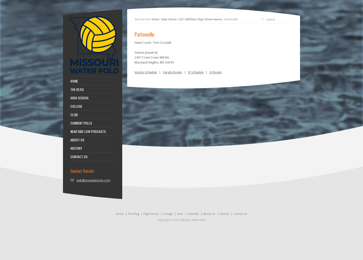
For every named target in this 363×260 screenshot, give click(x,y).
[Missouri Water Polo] (94, 74)
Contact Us (240, 214)
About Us (209, 214)
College (168, 214)
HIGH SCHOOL (79, 98)
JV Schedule (195, 72)
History (224, 214)
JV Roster (216, 72)
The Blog (133, 214)
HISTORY (76, 148)
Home (155, 19)
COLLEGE (76, 106)
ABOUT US (77, 140)
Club (180, 214)
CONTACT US (78, 156)
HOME (74, 81)
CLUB (74, 114)
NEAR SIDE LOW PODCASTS (88, 131)
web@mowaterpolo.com (93, 180)
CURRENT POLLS (81, 123)
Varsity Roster (172, 72)
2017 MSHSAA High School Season (200, 19)
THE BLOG (77, 89)
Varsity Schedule (146, 72)
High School (168, 19)
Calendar (193, 214)
